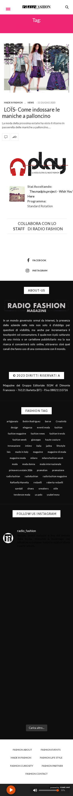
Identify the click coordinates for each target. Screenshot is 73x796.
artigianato (12, 421)
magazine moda (18, 458)
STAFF (19, 228)
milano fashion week (52, 458)
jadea (49, 445)
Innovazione (14, 445)
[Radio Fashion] (36, 7)
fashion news (38, 433)
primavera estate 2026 (20, 470)
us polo (38, 494)
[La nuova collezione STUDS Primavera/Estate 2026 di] (36, 701)
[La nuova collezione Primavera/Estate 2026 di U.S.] (36, 660)
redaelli (37, 482)
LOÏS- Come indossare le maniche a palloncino (31, 112)
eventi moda (43, 427)
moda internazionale (50, 464)
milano (33, 458)
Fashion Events (50, 749)
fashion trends (57, 433)
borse (48, 421)
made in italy (21, 452)
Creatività (61, 421)
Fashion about (22, 749)
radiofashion (31, 476)
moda (15, 464)
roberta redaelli (54, 482)
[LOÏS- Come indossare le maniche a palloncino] (36, 68)
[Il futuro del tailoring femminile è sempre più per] (36, 577)
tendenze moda (22, 494)
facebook (39, 260)
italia (38, 445)
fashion (58, 427)
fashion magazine (17, 433)
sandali (19, 488)
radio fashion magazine (55, 476)
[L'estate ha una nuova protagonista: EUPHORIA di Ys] (36, 618)
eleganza (27, 427)
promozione (58, 470)
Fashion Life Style (51, 757)
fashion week (20, 439)
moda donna (28, 464)
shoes (30, 488)
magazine (38, 452)
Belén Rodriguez (31, 421)
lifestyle (61, 445)
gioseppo (36, 439)
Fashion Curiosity (21, 765)
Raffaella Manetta (19, 482)
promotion (42, 470)
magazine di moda (57, 452)
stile (55, 488)
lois (9, 452)
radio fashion (13, 476)
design (14, 427)
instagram (39, 270)
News (31, 102)
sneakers (44, 488)
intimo (28, 445)
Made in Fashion (13, 102)
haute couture (52, 439)
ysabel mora (53, 494)
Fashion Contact (37, 773)
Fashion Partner (52, 765)
